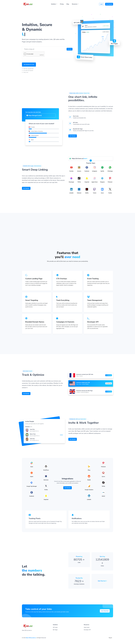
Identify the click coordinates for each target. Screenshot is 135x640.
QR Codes (55, 627)
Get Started (109, 4)
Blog (68, 4)
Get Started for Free (29, 64)
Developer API (87, 629)
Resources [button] (75, 4)
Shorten (70, 49)
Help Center (86, 627)
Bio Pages (55, 629)
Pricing (62, 4)
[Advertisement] (67, 240)
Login (101, 4)
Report (110, 637)
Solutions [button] (53, 4)
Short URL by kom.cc (31, 637)
